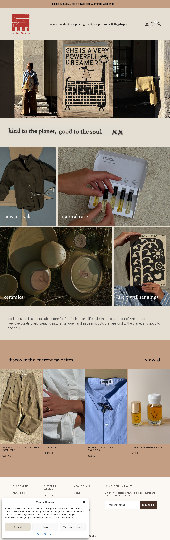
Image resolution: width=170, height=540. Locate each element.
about (77, 493)
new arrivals (19, 493)
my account (48, 495)
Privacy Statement (45, 534)
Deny (45, 527)
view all (153, 360)
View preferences (72, 527)
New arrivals (57, 24)
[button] (84, 502)
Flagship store (123, 24)
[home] (22, 24)
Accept (18, 527)
